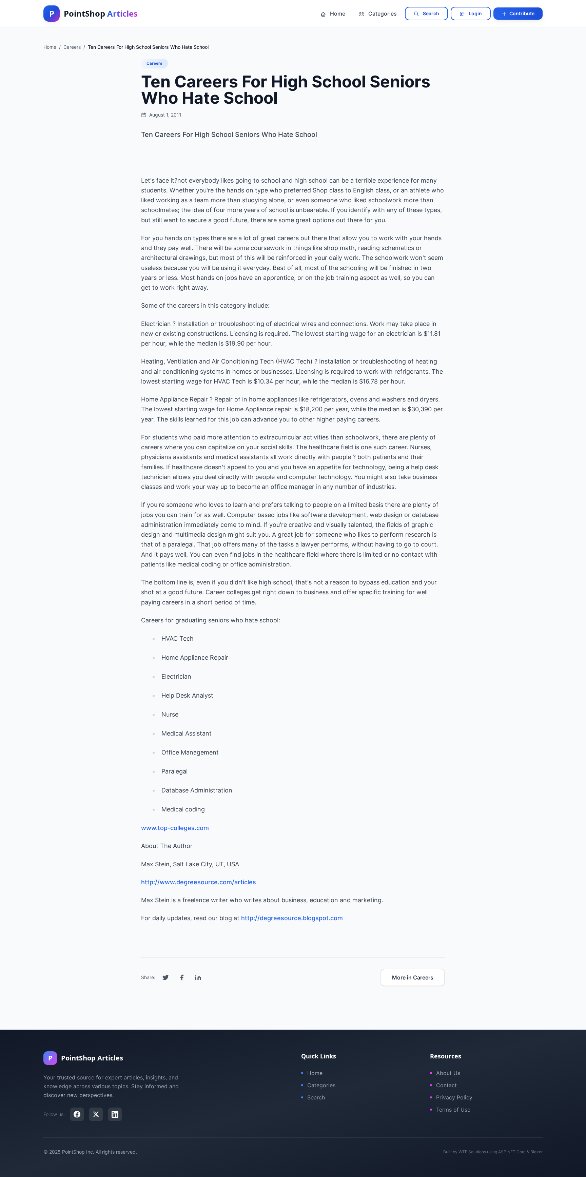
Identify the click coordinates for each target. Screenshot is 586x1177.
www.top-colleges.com (175, 827)
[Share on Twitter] (165, 977)
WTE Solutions (472, 1151)
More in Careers (412, 977)
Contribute (521, 13)
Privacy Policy (454, 1097)
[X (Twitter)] (96, 1114)
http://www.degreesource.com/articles (198, 882)
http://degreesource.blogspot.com (292, 918)
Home (337, 13)
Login (475, 13)
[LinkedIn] (115, 1114)
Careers (154, 63)
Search (430, 13)
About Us (448, 1073)
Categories (382, 13)
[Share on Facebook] (182, 977)
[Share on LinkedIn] (198, 977)
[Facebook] (77, 1114)
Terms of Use (453, 1109)
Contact (446, 1085)
